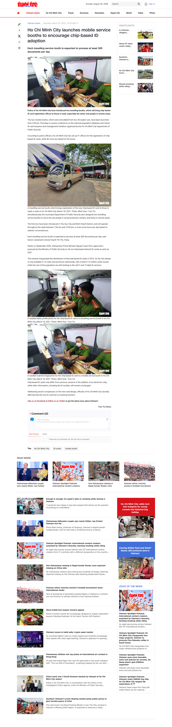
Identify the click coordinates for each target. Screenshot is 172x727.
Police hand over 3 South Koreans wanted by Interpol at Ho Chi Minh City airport (75, 677)
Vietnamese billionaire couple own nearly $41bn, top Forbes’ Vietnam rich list (31, 484)
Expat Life (115, 13)
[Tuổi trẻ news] (27, 4)
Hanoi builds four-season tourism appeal (65, 610)
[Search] (138, 3)
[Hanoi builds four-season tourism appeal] (30, 617)
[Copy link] (19, 24)
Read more (24, 458)
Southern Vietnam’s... (124, 58)
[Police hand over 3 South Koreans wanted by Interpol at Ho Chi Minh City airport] (30, 683)
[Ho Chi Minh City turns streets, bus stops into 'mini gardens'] (145, 74)
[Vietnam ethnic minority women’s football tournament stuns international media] (139, 471)
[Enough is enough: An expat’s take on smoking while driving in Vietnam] (30, 506)
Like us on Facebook (36, 401)
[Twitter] (19, 36)
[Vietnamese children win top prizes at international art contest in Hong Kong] (30, 661)
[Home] (18, 13)
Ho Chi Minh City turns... (126, 71)
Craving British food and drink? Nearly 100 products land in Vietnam (135, 551)
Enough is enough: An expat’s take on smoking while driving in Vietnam (75, 500)
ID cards (57, 448)
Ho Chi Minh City (54, 13)
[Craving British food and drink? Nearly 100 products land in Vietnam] (136, 568)
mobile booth (71, 448)
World (129, 13)
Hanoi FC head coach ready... (125, 45)
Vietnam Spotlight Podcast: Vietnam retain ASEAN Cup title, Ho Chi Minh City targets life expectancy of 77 (134, 680)
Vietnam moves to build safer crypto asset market (69, 632)
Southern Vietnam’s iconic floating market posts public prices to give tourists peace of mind (76, 700)
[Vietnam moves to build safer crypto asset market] (30, 639)
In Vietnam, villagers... (124, 31)
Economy (84, 13)
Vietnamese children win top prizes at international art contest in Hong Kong (76, 655)
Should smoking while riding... (126, 85)
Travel (70, 13)
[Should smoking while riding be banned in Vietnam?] (145, 88)
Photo (152, 13)
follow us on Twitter (56, 401)
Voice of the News (130, 586)
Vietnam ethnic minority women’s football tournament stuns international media (137, 484)
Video (140, 13)
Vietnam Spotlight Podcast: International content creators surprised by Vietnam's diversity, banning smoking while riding (66, 484)
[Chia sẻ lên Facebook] (19, 30)
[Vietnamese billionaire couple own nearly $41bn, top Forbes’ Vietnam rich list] (32, 471)
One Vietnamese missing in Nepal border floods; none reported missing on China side (102, 484)
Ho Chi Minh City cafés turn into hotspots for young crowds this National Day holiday (135, 508)
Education (99, 13)
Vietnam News (33, 13)
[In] (19, 48)
